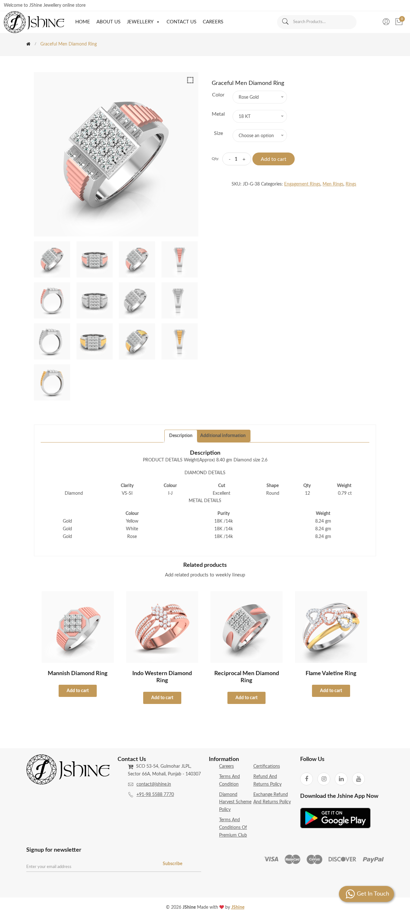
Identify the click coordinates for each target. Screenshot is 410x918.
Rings (351, 184)
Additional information (223, 436)
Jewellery (140, 22)
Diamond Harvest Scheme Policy (235, 802)
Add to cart (273, 159)
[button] (156, 22)
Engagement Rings (302, 184)
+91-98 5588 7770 (155, 794)
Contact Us (181, 22)
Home (82, 22)
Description (181, 436)
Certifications (266, 766)
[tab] (180, 436)
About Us (108, 22)
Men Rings (333, 184)
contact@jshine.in (153, 784)
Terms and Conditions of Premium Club (233, 828)
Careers (213, 22)
